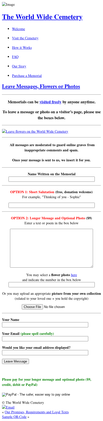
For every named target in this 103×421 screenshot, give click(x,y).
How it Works (22, 47)
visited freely (51, 102)
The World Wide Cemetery (42, 16)
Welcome (18, 28)
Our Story (19, 66)
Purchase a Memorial (27, 75)
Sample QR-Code (14, 416)
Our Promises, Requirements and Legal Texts (37, 412)
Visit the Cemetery (25, 38)
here (74, 274)
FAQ (15, 56)
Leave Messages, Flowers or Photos (41, 86)
